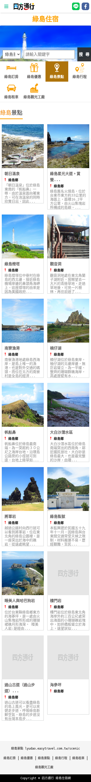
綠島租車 (78, 758)
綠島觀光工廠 (44, 767)
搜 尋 (84, 54)
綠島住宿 (45, 19)
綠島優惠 (27, 758)
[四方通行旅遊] (24, 9)
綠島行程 (61, 758)
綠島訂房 (10, 758)
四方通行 (48, 778)
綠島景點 (44, 758)
